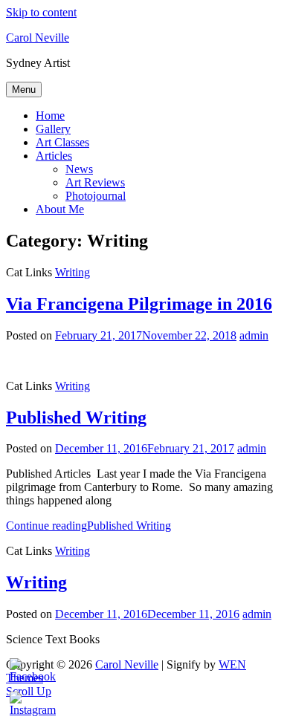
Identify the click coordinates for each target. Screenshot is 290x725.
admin (253, 335)
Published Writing (76, 417)
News (79, 169)
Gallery (53, 129)
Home (50, 115)
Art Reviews (95, 182)
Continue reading (88, 525)
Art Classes (62, 142)
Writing (72, 272)
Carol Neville (37, 37)
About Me (60, 209)
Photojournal (95, 195)
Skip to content (41, 12)
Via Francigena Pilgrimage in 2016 (139, 303)
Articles (54, 155)
